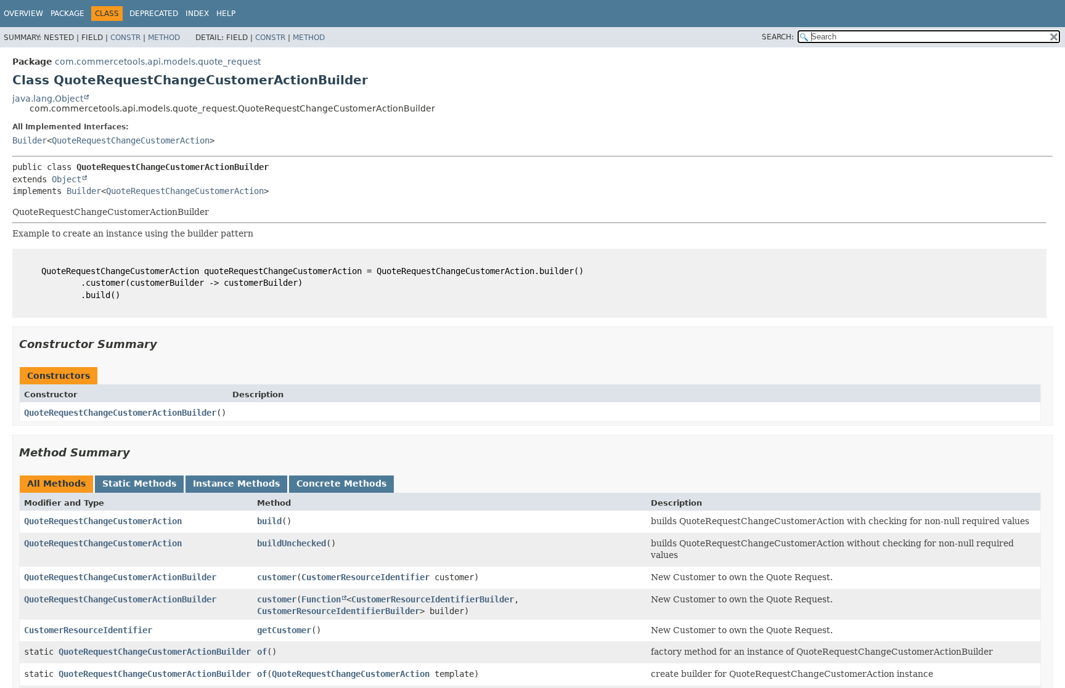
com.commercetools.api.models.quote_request (158, 62)
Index (197, 13)
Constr (125, 37)
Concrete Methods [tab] (341, 483)
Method (164, 37)
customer (276, 577)
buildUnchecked (291, 543)
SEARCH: (778, 37)
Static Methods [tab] (139, 483)
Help (225, 13)
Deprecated (153, 13)
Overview (23, 13)
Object (66, 179)
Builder (29, 140)
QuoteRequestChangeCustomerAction (131, 140)
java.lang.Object (47, 98)
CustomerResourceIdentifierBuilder (432, 599)
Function (321, 599)
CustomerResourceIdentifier (365, 577)
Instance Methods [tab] (236, 483)
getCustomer (284, 630)
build (269, 521)
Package (67, 13)
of (262, 652)
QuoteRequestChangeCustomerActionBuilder (120, 413)
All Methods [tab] (56, 483)
